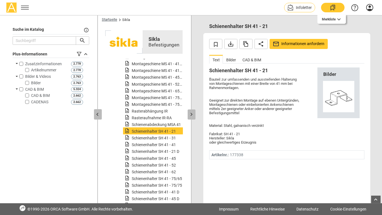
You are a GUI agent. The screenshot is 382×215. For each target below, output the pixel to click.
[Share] (261, 44)
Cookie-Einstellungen (348, 209)
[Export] (230, 44)
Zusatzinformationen (43, 64)
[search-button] (82, 41)
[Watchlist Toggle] (215, 44)
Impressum (229, 209)
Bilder (36, 83)
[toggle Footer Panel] (376, 199)
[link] (333, 7)
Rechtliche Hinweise (267, 209)
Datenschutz (307, 209)
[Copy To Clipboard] (246, 44)
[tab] (216, 59)
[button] (299, 7)
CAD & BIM (34, 89)
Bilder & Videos (38, 76)
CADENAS (39, 102)
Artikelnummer (43, 70)
